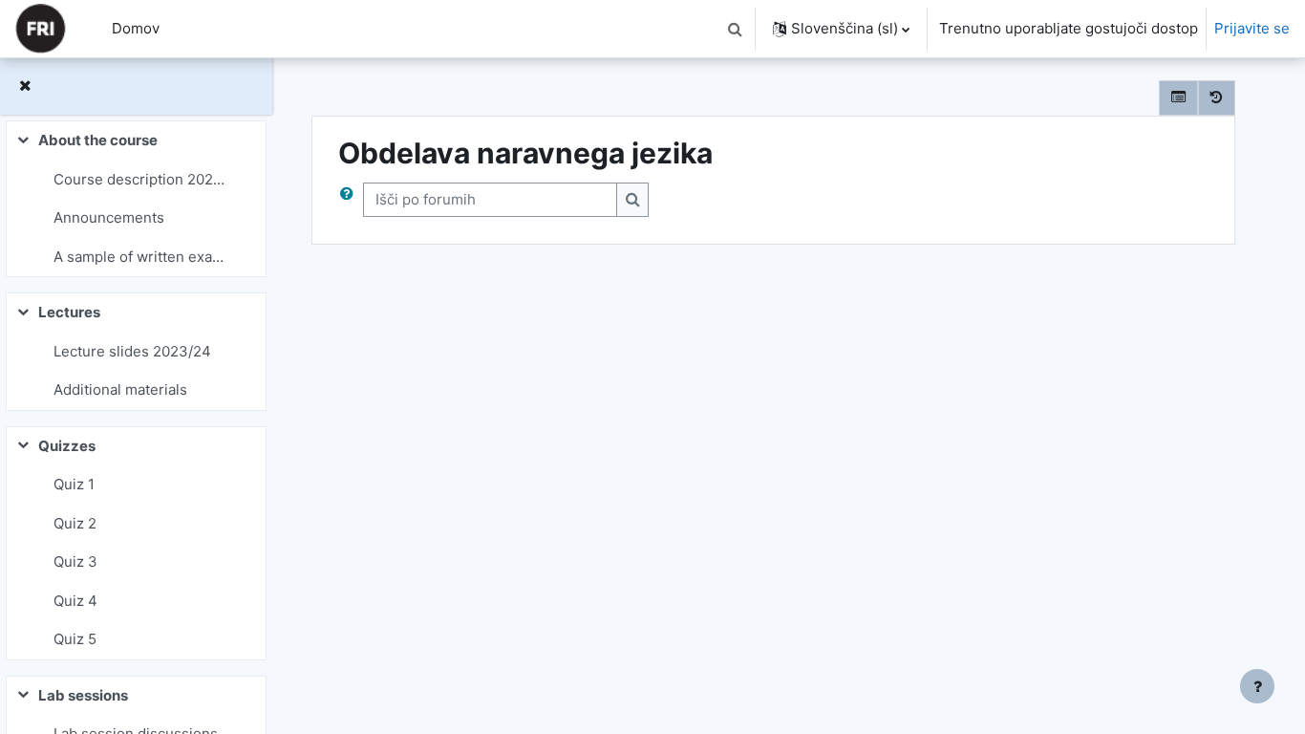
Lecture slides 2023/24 (132, 351)
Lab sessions (83, 695)
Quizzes (67, 446)
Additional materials (120, 389)
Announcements (108, 217)
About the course (98, 140)
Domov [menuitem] (136, 28)
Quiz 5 (74, 639)
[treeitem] (136, 198)
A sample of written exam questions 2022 (143, 257)
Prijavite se (1252, 28)
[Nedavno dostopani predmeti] (1216, 98)
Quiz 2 (74, 523)
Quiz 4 (75, 601)
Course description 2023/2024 (143, 179)
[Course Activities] (1178, 98)
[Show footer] (1257, 686)
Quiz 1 (74, 484)
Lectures (69, 312)
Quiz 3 (75, 561)
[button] (734, 28)
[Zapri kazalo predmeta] (25, 86)
